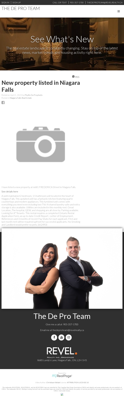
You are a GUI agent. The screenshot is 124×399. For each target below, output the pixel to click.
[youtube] (62, 337)
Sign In (5, 2)
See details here (10, 191)
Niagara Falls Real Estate (21, 98)
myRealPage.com (62, 376)
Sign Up (16, 2)
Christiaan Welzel (53, 382)
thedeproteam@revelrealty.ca (68, 330)
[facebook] (54, 337)
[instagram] (69, 337)
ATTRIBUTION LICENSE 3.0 (78, 382)
